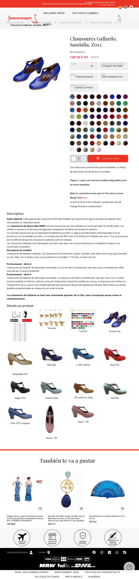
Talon (103, 74)
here (84, 197)
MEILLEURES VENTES (54, 13)
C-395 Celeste (83, 364)
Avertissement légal (67, 572)
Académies (94, 576)
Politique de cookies (47, 576)
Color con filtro (78, 85)
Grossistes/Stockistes (17, 552)
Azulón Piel (114, 331)
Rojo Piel (114, 364)
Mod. (73, 74)
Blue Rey (51, 364)
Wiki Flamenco (73, 576)
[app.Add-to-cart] (40, 509)
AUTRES (47, 24)
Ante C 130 (51, 437)
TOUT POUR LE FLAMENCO (85, 13)
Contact (42, 552)
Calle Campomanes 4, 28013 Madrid (101, 2)
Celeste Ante (51, 398)
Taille (73, 64)
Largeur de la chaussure (112, 64)
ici (79, 180)
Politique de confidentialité (102, 572)
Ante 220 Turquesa (20, 423)
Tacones (51, 328)
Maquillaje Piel (20, 374)
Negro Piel (20, 398)
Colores (83, 331)
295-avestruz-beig (83, 397)
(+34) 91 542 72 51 (108, 5)
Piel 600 (115, 398)
